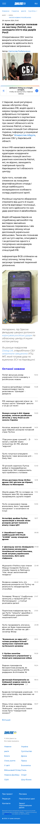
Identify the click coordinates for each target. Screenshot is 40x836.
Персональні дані (27, 799)
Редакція (6, 799)
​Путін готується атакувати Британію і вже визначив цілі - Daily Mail (17, 456)
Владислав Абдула (24, 135)
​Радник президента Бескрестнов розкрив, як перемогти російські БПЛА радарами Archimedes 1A (15, 668)
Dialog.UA (7, 350)
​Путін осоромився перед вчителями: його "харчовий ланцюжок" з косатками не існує (15, 507)
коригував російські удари (17, 335)
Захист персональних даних (25, 805)
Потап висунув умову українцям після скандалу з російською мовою (16, 377)
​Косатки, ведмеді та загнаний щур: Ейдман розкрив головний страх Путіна (18, 429)
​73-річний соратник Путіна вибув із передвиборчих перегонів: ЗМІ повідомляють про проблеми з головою (16, 469)
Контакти (6, 803)
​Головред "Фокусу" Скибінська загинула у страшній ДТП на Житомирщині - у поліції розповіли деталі (17, 599)
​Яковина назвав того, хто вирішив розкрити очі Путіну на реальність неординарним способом (18, 585)
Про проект (7, 794)
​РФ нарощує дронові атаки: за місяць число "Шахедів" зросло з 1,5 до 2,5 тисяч (17, 403)
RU (36, 3)
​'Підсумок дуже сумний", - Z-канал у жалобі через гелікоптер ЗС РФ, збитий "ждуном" (16, 442)
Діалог (4, 15)
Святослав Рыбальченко (19, 51)
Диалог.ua (7, 814)
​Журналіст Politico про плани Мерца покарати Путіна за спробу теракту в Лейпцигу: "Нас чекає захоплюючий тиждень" (17, 570)
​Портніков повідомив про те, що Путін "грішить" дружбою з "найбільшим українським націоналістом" (17, 614)
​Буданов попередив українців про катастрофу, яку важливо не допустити (18, 694)
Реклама (23, 794)
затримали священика (15, 353)
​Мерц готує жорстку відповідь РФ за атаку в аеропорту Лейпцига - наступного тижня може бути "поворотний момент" (17, 708)
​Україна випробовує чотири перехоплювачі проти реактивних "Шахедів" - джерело (16, 390)
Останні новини (13, 368)
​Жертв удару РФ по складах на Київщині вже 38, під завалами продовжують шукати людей (17, 494)
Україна (11, 15)
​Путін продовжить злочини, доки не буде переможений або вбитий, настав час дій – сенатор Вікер (16, 628)
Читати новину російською (20, 17)
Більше (6, 720)
